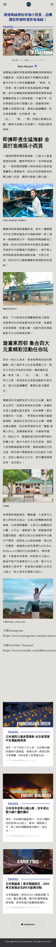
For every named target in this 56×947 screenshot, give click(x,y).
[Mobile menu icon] (5, 4)
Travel (8, 27)
